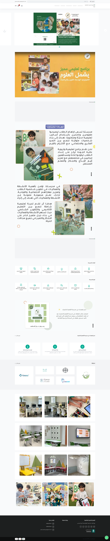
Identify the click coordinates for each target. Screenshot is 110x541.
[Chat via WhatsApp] (106, 537)
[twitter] (91, 527)
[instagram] (94, 527)
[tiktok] (86, 527)
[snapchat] (89, 527)
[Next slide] (4, 30)
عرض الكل (18, 335)
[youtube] (83, 527)
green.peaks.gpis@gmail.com (20, 1)
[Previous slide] (105, 30)
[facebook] (81, 527)
